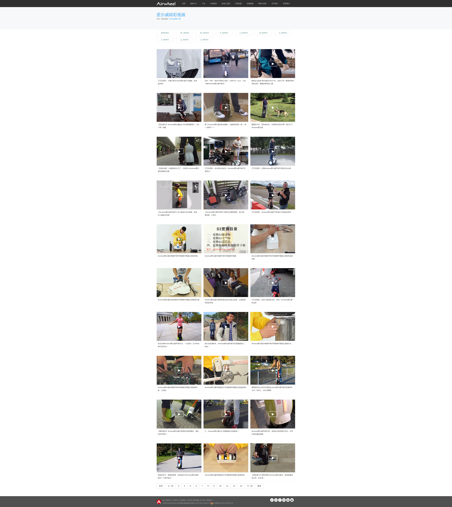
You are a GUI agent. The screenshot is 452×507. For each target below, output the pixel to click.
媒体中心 (169, 500)
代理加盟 (238, 3)
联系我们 (286, 3)
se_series (184, 33)
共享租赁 (213, 3)
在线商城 (182, 500)
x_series (204, 40)
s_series (165, 40)
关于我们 (203, 500)
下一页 (250, 486)
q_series (185, 40)
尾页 (259, 486)
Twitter (284, 500)
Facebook (280, 500)
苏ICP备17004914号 (203, 503)
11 (227, 486)
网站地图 (196, 500)
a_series (283, 33)
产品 (203, 3)
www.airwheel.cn (172, 503)
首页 (183, 3)
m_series (263, 33)
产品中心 (176, 500)
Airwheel (165, 33)
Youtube (288, 500)
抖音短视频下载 (175, 19)
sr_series (204, 33)
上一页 (170, 486)
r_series (224, 33)
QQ (292, 500)
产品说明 (189, 500)
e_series (244, 33)
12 (234, 486)
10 (220, 486)
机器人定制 (226, 3)
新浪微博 (272, 500)
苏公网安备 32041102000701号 (223, 503)
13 (241, 486)
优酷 (276, 500)
